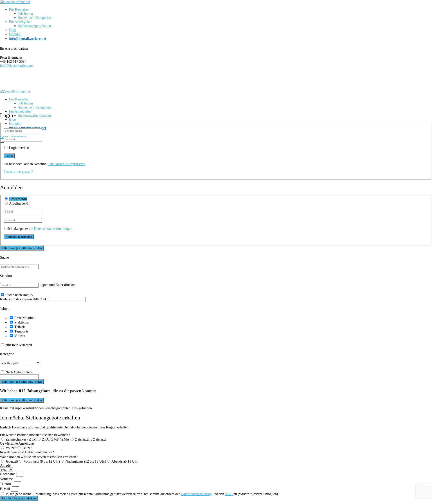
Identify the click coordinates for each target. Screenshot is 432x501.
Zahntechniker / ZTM (21, 439)
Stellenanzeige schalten (34, 26)
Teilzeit (19, 327)
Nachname (8, 474)
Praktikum (21, 322)
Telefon (6, 484)
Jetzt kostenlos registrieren (66, 164)
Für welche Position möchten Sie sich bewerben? (35, 435)
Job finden (25, 14)
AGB (229, 494)
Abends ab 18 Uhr (124, 461)
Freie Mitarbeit (24, 318)
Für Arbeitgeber (20, 22)
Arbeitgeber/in (19, 203)
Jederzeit (12, 461)
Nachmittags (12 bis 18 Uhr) (85, 461)
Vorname (7, 479)
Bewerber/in (18, 199)
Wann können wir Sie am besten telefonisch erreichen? (39, 457)
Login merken (19, 148)
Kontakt (14, 34)
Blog (12, 30)
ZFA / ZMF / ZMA (56, 439)
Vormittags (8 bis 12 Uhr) (42, 461)
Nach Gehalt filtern (19, 372)
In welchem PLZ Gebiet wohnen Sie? (27, 452)
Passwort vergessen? (18, 171)
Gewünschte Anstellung (17, 443)
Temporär (21, 331)
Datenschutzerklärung (196, 494)
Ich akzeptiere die (40, 229)
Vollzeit (19, 336)
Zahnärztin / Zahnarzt (90, 439)
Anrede (5, 465)
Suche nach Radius (19, 295)
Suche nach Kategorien (34, 18)
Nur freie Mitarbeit (18, 345)
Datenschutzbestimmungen (53, 229)
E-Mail (5, 489)
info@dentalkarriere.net (17, 65)
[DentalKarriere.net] (15, 2)
